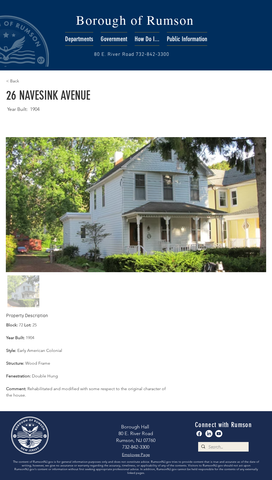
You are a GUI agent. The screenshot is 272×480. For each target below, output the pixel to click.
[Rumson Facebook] (199, 433)
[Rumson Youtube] (218, 433)
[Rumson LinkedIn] (208, 433)
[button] (79, 39)
